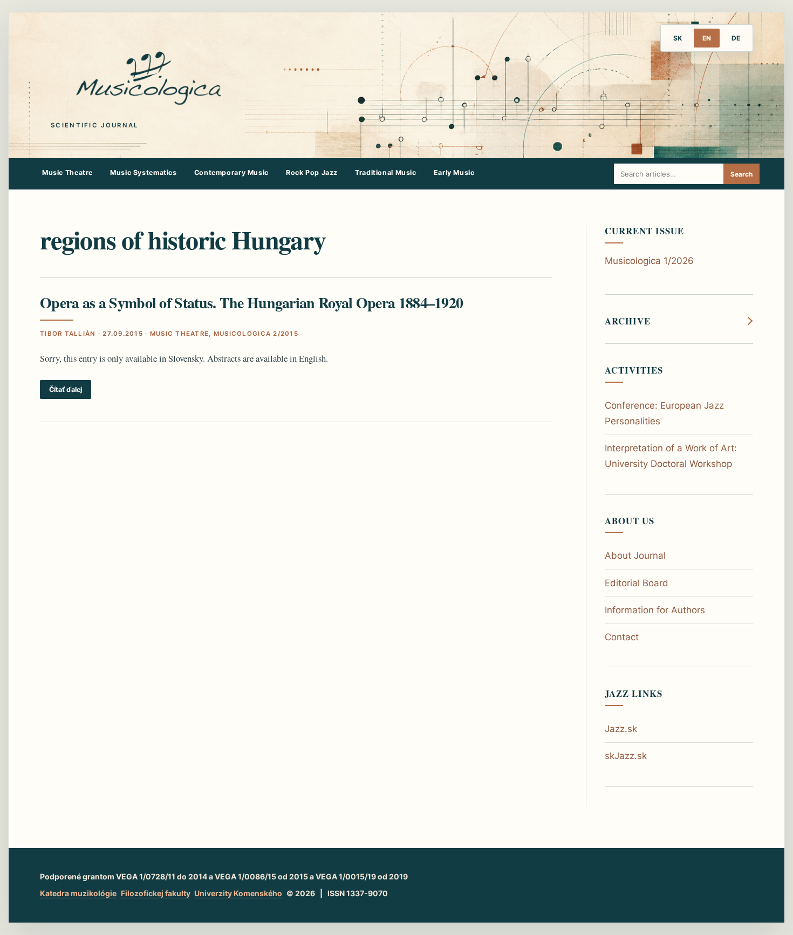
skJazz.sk (626, 755)
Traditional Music (385, 172)
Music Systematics (143, 172)
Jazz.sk (621, 728)
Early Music (454, 172)
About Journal (635, 555)
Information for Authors (655, 610)
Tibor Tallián (67, 333)
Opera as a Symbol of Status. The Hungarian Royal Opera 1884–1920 (251, 303)
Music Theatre (67, 172)
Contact (622, 637)
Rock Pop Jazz (312, 172)
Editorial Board (636, 583)
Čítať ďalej (65, 389)
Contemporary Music (231, 172)
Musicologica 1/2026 (649, 260)
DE (736, 38)
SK (677, 38)
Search (741, 174)
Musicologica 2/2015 (256, 333)
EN (706, 38)
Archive (628, 321)
